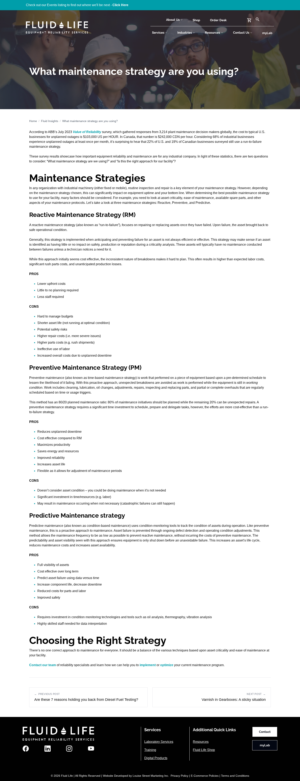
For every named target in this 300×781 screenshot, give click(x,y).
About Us (173, 20)
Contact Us (241, 32)
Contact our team (42, 665)
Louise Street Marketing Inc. (151, 775)
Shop (196, 20)
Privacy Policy (179, 775)
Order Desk (218, 20)
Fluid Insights (49, 121)
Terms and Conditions (235, 775)
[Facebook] (26, 749)
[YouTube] (91, 749)
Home (33, 121)
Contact (265, 732)
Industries (184, 32)
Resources (212, 32)
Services (158, 32)
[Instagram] (69, 749)
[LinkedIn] (47, 749)
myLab (267, 33)
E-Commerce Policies (205, 775)
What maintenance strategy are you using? (90, 121)
